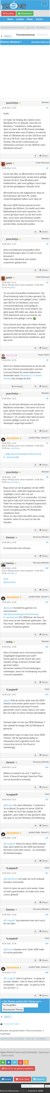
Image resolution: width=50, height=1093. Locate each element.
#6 (47, 399)
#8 (47, 477)
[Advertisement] (25, 71)
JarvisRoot (14, 448)
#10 (46, 568)
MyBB (40, 1091)
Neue (10, 19)
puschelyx (14, 482)
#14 (46, 767)
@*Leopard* (9, 844)
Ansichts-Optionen (40, 42)
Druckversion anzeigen (11, 1024)
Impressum (43, 1052)
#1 (47, 108)
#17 (46, 873)
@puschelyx (9, 582)
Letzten (20, 19)
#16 (46, 838)
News (30, 19)
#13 (46, 695)
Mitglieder (40, 1079)
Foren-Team (23, 1079)
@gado (7, 700)
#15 (46, 800)
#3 (47, 244)
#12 (46, 647)
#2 (47, 168)
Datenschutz (7, 1055)
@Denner (8, 608)
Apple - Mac (30, 27)
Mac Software (41, 27)
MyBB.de (23, 1091)
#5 (47, 360)
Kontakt (7, 1079)
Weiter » (7, 36)
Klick (5, 579)
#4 (47, 283)
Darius (12, 573)
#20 (46, 973)
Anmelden (9, 13)
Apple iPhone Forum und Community (12, 27)
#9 (47, 542)
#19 (46, 944)
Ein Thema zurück (13, 1001)
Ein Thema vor (32, 1001)
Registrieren (26, 13)
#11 (46, 602)
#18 (46, 915)
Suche (39, 19)
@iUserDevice (10, 879)
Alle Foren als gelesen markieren (18, 1068)
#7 (47, 443)
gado (12, 287)
